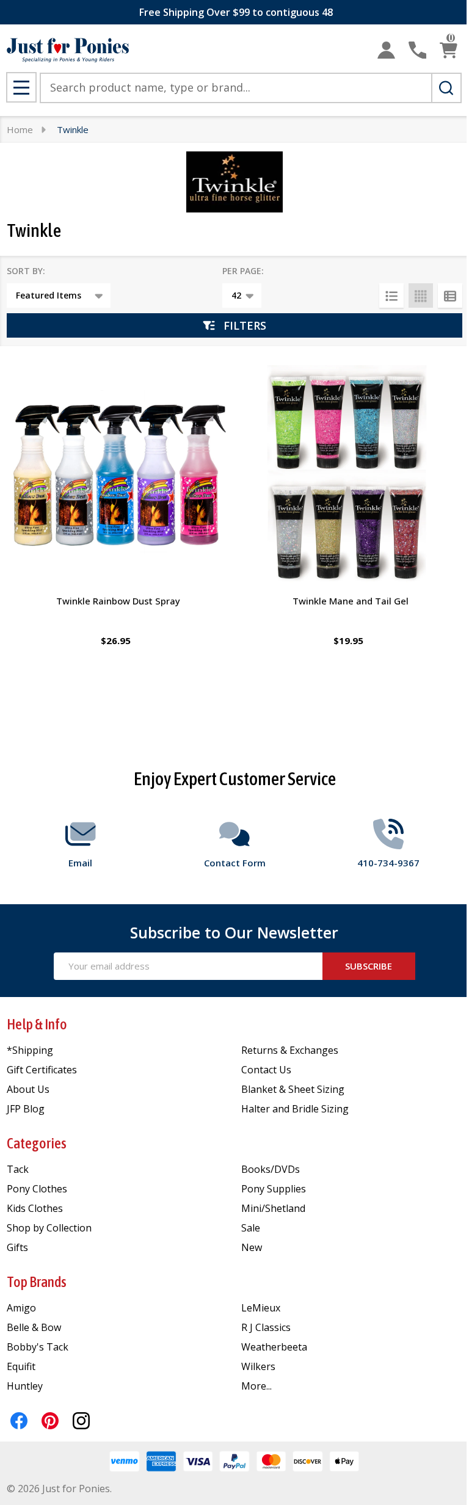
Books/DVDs (270, 1169)
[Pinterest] (50, 1421)
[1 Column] (391, 295)
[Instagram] (81, 1421)
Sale (250, 1228)
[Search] (446, 88)
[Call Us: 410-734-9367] (417, 50)
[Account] (386, 50)
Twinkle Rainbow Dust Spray (118, 601)
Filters (245, 325)
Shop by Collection (49, 1228)
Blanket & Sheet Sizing (292, 1089)
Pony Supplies (273, 1188)
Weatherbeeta (274, 1347)
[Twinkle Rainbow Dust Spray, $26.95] (118, 476)
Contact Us (266, 1069)
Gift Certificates (42, 1069)
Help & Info (37, 1024)
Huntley (25, 1386)
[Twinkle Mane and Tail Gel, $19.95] (351, 476)
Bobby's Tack (37, 1347)
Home (20, 129)
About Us (28, 1089)
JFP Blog (26, 1108)
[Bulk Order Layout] (450, 295)
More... (256, 1386)
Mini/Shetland (273, 1208)
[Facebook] (19, 1421)
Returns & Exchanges (289, 1050)
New (251, 1247)
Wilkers (258, 1366)
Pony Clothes (37, 1188)
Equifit (21, 1366)
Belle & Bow (34, 1327)
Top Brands (37, 1282)
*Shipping (30, 1050)
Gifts (17, 1247)
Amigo (21, 1308)
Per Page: (243, 271)
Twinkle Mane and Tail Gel (351, 601)
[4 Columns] (421, 295)
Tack (18, 1169)
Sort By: (26, 271)
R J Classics (266, 1327)
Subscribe (368, 966)
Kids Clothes (35, 1208)
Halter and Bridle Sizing (295, 1108)
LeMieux (260, 1308)
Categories (37, 1143)
